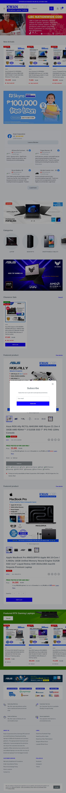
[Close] (53, 384)
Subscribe (33, 403)
